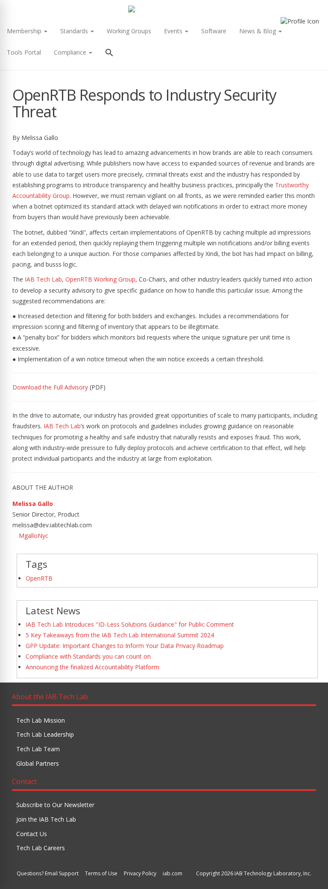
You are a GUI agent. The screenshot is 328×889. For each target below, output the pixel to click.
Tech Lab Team (38, 749)
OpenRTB (39, 578)
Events (174, 31)
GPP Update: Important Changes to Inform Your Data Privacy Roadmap (125, 646)
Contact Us (31, 834)
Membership (25, 31)
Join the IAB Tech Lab (46, 819)
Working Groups (129, 31)
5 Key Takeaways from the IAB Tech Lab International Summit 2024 (120, 635)
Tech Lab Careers (40, 848)
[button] (109, 53)
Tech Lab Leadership (45, 734)
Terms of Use (101, 873)
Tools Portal (24, 52)
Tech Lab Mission (40, 720)
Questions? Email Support (48, 873)
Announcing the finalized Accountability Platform (92, 667)
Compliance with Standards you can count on (88, 656)
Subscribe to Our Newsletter (55, 805)
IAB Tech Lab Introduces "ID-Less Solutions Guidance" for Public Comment (130, 624)
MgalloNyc (33, 536)
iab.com (172, 873)
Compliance (71, 52)
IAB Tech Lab (43, 279)
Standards (75, 31)
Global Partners (37, 763)
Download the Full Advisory (50, 387)
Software (213, 31)
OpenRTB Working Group (100, 279)
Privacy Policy (140, 873)
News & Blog (258, 31)
